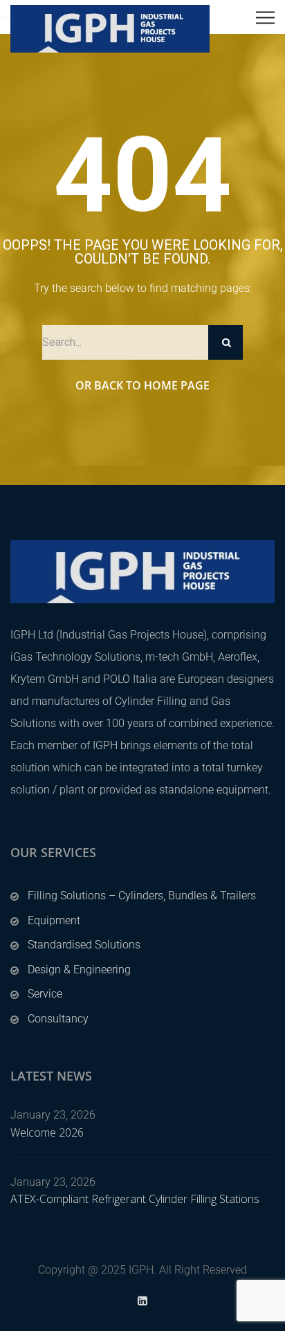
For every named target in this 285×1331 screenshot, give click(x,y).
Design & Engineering (79, 969)
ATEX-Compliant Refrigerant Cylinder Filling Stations (134, 1198)
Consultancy (58, 1018)
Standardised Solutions (84, 944)
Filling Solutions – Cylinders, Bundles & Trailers (142, 895)
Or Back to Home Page (142, 385)
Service (45, 993)
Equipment (54, 920)
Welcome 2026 (47, 1132)
